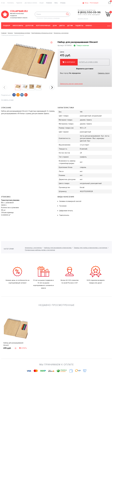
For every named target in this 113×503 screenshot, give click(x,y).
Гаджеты (79, 25)
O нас (3, 3)
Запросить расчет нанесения (71, 84)
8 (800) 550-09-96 (89, 12)
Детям (70, 25)
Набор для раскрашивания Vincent (13, 344)
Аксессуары (18, 25)
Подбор (6, 25)
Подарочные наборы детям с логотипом (40, 250)
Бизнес (89, 25)
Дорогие (29, 25)
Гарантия (19, 3)
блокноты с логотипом (33, 248)
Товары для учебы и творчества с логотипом (90, 248)
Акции (42, 3)
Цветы (62, 25)
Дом (55, 25)
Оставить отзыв (7, 100)
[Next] (51, 87)
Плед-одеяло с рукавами (52, 18)
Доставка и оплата (31, 3)
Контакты (11, 3)
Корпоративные (43, 25)
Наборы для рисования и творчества (58, 248)
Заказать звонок (83, 18)
